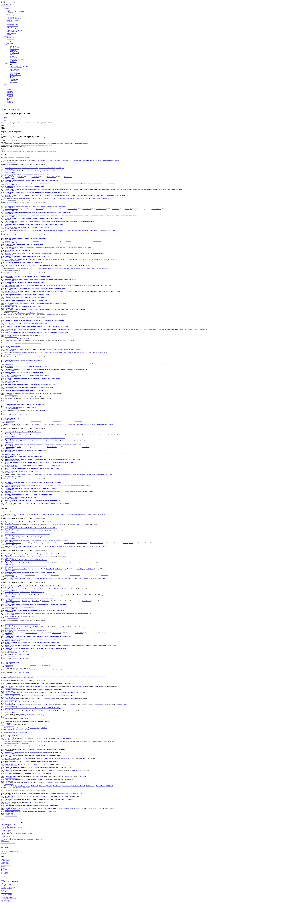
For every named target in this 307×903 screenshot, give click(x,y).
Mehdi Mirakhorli (63, 627)
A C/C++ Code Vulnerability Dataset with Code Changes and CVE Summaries (32, 642)
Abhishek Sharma (47, 686)
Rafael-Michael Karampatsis (13, 387)
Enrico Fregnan (26, 601)
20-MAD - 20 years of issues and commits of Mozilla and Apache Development (32, 468)
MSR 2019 (10, 101)
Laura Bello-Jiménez (11, 562)
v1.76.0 (15, 851)
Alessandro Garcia (72, 209)
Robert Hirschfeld (66, 485)
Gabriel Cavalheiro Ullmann (108, 363)
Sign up (6, 106)
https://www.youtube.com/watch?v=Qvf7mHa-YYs (28, 343)
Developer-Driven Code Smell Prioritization (23, 306)
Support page (3, 853)
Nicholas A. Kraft (68, 776)
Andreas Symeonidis (128, 543)
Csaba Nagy (38, 291)
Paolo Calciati (8, 633)
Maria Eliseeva (37, 613)
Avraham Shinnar (51, 177)
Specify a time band (20, 146)
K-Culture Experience (12, 26)
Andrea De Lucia (69, 309)
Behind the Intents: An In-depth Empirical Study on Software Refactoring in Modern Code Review (38, 212)
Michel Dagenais (44, 375)
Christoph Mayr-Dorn (21, 441)
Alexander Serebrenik (104, 195)
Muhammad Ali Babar (43, 639)
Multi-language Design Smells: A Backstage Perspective (27, 294)
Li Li (13, 556)
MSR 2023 (10, 95)
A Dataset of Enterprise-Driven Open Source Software (25, 450)
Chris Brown (34, 595)
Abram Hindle (12, 398)
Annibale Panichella (37, 265)
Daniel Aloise (21, 375)
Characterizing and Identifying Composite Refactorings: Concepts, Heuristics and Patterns (36, 206)
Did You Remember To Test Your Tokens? (22, 624)
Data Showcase (14, 50)
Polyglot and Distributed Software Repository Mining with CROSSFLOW (31, 488)
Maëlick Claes (10, 471)
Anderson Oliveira (156, 209)
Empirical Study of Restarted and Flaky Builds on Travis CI (27, 256)
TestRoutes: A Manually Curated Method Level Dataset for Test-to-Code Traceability (34, 224)
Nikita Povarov (111, 183)
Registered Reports (15, 53)
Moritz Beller (78, 265)
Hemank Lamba (24, 752)
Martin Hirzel (35, 177)
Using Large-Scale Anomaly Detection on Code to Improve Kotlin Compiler (31, 180)
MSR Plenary (13, 62)
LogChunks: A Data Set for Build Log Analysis (23, 262)
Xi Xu (42, 808)
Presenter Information (12, 24)
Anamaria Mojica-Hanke (54, 562)
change (27, 157)
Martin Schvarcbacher (41, 285)
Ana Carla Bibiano (101, 209)
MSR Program (10, 37)
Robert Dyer (17, 497)
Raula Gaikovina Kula (13, 232)
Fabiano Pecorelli (9, 309)
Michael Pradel (41, 738)
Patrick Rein (38, 485)
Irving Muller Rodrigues (11, 375)
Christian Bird (36, 253)
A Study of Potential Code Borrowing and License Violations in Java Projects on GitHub (35, 610)
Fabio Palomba (29, 309)
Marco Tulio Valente (62, 588)
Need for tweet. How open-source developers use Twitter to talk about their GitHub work (35, 749)
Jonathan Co (42, 491)
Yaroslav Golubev (9, 613)
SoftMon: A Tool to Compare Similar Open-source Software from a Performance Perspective (36, 604)
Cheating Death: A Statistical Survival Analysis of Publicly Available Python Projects (34, 320)
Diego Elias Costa (30, 575)
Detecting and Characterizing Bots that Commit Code (26, 566)
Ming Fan (24, 808)
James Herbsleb (33, 752)
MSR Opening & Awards (13, 346)
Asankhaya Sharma (81, 686)
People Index (13, 82)
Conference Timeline (12, 15)
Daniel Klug (16, 752)
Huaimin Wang (98, 241)
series (8, 109)
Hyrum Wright (46, 665)
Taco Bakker (33, 665)
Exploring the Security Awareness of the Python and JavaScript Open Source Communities (36, 332)
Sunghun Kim (34, 340)
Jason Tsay (7, 177)
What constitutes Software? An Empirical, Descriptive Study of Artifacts (30, 811)
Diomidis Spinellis (21, 314)
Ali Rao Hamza (10, 323)
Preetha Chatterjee (11, 776)
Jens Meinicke (8, 524)
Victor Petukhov (45, 183)
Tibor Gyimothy (45, 227)
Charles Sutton (41, 387)
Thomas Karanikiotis (82, 543)
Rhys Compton (8, 692)
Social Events (10, 27)
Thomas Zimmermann (40, 796)
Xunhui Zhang (10, 434)
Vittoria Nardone (18, 279)
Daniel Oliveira (115, 209)
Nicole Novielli (8, 758)
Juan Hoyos (30, 524)
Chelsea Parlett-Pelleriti (22, 323)
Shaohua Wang (65, 645)
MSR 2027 (10, 89)
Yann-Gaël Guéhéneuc (67, 363)
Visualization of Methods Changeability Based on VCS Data (27, 534)
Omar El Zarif (8, 369)
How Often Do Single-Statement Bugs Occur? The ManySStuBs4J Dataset (31, 384)
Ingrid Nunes (9, 770)
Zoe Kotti (19, 447)
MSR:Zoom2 (109, 198)
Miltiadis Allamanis (62, 738)
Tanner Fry (9, 465)
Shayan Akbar (8, 381)
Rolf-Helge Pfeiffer (9, 814)
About (5, 117)
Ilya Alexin (67, 183)
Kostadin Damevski (38, 776)
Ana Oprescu (51, 285)
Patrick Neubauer (21, 491)
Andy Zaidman (64, 265)
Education (12, 54)
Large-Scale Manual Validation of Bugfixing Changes (26, 390)
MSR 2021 (10, 98)
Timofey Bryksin (9, 183)
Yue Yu (75, 434)
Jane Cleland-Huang (48, 782)
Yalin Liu (7, 782)
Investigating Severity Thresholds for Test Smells (24, 282)
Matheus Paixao (9, 215)
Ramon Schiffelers (51, 195)
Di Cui (47, 808)
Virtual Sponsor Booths (13, 28)
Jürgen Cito (9, 171)
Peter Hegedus (25, 335)
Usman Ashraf (10, 441)
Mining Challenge (14, 52)
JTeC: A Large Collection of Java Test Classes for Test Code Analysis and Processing (34, 218)
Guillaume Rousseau (23, 503)
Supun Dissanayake (47, 704)
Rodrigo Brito (52, 588)
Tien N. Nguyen (97, 645)
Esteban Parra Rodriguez (12, 764)
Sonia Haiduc (71, 698)
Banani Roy (139, 329)
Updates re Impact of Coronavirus (15, 11)
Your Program (10, 39)
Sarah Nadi (62, 340)
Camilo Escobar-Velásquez (26, 562)
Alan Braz (21, 177)
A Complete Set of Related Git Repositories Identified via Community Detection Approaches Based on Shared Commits (43, 444)
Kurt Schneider (45, 601)
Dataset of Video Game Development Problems (23, 360)
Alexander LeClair (30, 710)
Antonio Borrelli (9, 279)
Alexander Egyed (50, 441)
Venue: (9, 10)
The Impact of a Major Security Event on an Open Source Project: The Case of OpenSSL (35, 648)
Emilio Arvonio (133, 215)
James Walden (8, 651)
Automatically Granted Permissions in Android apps (25, 630)
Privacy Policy (10, 21)
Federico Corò (8, 221)
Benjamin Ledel (57, 393)
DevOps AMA (12, 662)
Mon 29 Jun (10, 41)
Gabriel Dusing (86, 447)
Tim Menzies (11, 412)
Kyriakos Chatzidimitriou (96, 543)
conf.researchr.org (8, 851)
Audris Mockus (10, 447)
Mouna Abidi (9, 297)
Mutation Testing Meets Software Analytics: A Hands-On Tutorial (27, 721)
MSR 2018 (10, 102)
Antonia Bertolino (84, 221)
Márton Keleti (15, 335)
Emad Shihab (59, 247)
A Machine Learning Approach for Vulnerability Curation (39, 683)
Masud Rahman (20, 291)
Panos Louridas (104, 453)
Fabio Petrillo (37, 363)
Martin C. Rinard (47, 171)
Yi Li (36, 645)
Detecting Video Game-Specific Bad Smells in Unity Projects (27, 276)
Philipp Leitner (11, 656)
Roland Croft (33, 639)
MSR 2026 (10, 91)
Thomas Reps (78, 253)
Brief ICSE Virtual (11, 33)
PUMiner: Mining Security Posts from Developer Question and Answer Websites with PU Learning (38, 636)
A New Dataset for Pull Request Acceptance (23, 432)
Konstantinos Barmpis (10, 491)
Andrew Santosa (22, 686)
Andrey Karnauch (27, 465)
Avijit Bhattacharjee (11, 329)
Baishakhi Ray (11, 729)
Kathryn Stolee (83, 595)
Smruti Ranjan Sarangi (29, 607)
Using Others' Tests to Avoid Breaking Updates (24, 244)
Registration (10, 14)
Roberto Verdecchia (19, 221)
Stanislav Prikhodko (76, 183)
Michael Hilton (64, 259)
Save (2, 148)
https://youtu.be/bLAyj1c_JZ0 (19, 414)
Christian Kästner (10, 421)
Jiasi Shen (19, 171)
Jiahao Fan (9, 645)
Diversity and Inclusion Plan (14, 18)
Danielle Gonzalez (9, 627)
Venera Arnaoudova (12, 787)
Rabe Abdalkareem (29, 247)
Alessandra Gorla (56, 633)
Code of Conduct (11, 17)
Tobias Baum (35, 601)
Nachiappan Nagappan (63, 796)
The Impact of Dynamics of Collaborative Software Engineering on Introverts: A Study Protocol (38, 767)
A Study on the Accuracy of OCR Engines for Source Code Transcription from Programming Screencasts (40, 695)
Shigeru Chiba (166, 189)
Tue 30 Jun (10, 43)
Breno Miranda (56, 221)
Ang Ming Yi (38, 686)
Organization (7, 63)
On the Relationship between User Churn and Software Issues (28, 366)
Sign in (5, 105)
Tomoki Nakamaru (9, 189)
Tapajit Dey (17, 465)
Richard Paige (79, 491)
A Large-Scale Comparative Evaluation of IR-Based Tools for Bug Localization (32, 378)
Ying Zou (66, 369)
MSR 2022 (10, 97)
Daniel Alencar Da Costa (19, 369)
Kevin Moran (11, 677)
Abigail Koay (70, 692)
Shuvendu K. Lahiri (58, 253)
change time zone (52, 151)
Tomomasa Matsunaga (62, 189)
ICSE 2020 (11, 4)
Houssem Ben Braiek (60, 303)
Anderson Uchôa (29, 215)
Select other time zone (43, 138)
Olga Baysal (11, 425)
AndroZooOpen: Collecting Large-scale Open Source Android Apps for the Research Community (37, 554)
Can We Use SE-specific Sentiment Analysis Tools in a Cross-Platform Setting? (32, 755)
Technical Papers (14, 49)
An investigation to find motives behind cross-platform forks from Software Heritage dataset (36, 326)
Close (2, 149)
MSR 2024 (10, 94)
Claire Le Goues (41, 259)
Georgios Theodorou (92, 453)
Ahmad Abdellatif (9, 575)
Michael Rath (38, 627)
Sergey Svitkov (8, 537)
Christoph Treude (99, 704)
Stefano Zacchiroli (50, 314)
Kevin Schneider (188, 329)
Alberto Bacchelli (97, 285)
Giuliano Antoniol (103, 291)
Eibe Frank (27, 692)
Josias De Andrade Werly (164, 363)
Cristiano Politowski (11, 363)
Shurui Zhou (85, 329)
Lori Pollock (83, 776)
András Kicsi (9, 227)
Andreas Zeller (79, 633)
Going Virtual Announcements (14, 30)
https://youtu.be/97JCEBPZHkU (20, 672)
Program (6, 36)
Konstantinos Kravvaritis (78, 453)
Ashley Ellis (36, 764)
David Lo (96, 686)
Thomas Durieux (9, 259)
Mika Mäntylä (29, 471)
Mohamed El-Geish (36, 421)
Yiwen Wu (7, 241)
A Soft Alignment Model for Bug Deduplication (24, 372)
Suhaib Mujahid (9, 247)
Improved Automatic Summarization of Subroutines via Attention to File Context (33, 708)
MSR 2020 (14, 109)
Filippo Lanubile (83, 758)
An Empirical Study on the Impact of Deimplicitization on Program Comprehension (34, 168)
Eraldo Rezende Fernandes (32, 375)
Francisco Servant (12, 354)
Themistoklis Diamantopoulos (13, 543)
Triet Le (7, 639)
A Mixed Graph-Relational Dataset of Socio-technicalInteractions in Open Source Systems (35, 438)
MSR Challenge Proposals (17, 59)
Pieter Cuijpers (42, 195)
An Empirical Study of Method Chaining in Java (24, 186)
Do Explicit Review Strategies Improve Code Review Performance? (30, 598)
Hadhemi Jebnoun (9, 303)
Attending (6, 8)
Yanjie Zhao (35, 556)
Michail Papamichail (69, 543)
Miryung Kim (128, 209)
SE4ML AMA (12, 418)
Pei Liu (8, 556)
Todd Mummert (68, 177)
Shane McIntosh (78, 247)
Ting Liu (99, 808)
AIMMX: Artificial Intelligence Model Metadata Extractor (27, 174)
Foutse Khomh (82, 291)
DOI (6, 260)
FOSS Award (13, 57)
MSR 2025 (10, 92)
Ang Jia (7, 808)
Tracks (5, 44)
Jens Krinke (111, 215)
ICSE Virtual (10, 23)
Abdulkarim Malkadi (10, 698)
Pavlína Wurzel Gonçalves (13, 601)
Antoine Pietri (11, 314)
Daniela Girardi (65, 758)
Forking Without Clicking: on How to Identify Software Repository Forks (31, 528)
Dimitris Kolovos (12, 162)
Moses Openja (19, 297)
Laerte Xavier (8, 588)
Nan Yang (7, 195)
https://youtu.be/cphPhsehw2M (20, 732)
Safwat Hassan (40, 369)
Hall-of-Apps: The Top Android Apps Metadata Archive (26, 560)
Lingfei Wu (52, 710)
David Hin (26, 639)
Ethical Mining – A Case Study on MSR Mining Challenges (39, 799)
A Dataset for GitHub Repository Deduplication (24, 456)
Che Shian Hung (9, 497)
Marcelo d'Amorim (71, 704)
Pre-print (7, 172)
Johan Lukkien (94, 195)
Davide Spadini (9, 285)
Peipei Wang (8, 595)
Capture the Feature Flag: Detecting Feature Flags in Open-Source (29, 521)
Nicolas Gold (8, 802)
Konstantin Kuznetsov (31, 633)
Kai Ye (94, 808)
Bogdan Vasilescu (56, 524)
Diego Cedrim (39, 209)
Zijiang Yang (73, 808)
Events (5, 120)
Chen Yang (7, 686)
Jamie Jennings (58, 595)
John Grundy (52, 556)
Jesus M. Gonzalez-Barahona (14, 407)
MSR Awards (13, 60)
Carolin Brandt (10, 265)
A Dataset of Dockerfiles (17, 250)
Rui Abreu (88, 259)
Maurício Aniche (12, 200)
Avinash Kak (16, 381)
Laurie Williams (9, 665)
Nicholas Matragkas (70, 491)
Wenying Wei (65, 808)
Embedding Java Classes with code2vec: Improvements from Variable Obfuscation (33, 689)
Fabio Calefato (26, 758)
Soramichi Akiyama (126, 189)
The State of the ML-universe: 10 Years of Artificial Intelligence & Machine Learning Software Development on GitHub (43, 793)
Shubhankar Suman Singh (11, 607)
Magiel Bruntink (72, 285)
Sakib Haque (8, 710)
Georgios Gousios (13, 340)
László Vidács (18, 227)
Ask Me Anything (14, 47)
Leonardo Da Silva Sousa (11, 209)
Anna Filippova (81, 569)
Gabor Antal (8, 335)
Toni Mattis (7, 485)
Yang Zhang (36, 241)
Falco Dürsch (57, 485)
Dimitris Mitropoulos (13, 618)
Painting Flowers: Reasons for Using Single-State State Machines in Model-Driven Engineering (37, 192)
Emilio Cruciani (46, 221)
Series (8, 86)
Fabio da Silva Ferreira (42, 588)
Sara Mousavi (15, 569)
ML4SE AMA (12, 735)
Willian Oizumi (87, 209)
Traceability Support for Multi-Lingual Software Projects (39, 779)
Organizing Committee (16, 67)
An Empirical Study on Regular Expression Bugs (24, 592)
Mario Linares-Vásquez (85, 562)
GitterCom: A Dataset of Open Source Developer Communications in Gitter (31, 761)
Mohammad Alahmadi (49, 698)
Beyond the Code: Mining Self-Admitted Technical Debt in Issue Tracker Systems (33, 586)
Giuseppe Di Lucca (28, 279)
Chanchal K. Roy (162, 329)
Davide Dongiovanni (45, 758)
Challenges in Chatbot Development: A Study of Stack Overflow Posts (30, 572)
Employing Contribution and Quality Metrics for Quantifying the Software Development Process (37, 540)
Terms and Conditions (12, 20)
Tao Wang (68, 241)
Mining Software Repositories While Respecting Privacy (25, 404)
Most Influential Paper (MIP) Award (19, 66)
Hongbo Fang (8, 752)
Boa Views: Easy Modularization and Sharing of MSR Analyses (28, 494)
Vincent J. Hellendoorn (10, 738)
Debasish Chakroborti (127, 329)
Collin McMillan (67, 710)
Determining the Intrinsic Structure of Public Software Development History (32, 500)
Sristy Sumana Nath (42, 329)
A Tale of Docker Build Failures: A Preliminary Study (25, 238)
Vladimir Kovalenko (97, 183)
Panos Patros (63, 692)
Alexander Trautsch (34, 393)
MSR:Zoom (116, 160)
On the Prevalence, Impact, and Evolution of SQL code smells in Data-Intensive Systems (35, 288)
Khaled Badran (55, 575)
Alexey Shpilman (86, 183)
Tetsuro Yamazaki (73, 189)
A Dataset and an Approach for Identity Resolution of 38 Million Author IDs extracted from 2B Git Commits (40, 462)
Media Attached (13, 172)
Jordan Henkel (10, 253)
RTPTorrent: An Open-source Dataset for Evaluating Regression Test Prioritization (34, 482)
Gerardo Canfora (38, 279)
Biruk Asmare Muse (10, 291)
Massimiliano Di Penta (60, 279)
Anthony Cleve (63, 291)
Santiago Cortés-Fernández (70, 562)
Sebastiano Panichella (79, 441)
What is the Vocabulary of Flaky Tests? (22, 701)
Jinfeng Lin (26, 782)
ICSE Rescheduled (12, 31)
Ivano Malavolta (12, 547)
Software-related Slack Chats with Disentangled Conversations (28, 773)
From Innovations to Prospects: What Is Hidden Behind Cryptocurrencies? (31, 805)
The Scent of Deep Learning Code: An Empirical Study (26, 300)
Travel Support (7, 34)
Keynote (12, 56)
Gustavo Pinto (8, 704)
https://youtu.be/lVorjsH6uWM (20, 658)
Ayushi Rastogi (46, 434)
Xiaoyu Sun (44, 556)
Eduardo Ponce (23, 569)
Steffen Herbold (10, 393)
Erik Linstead (34, 323)
